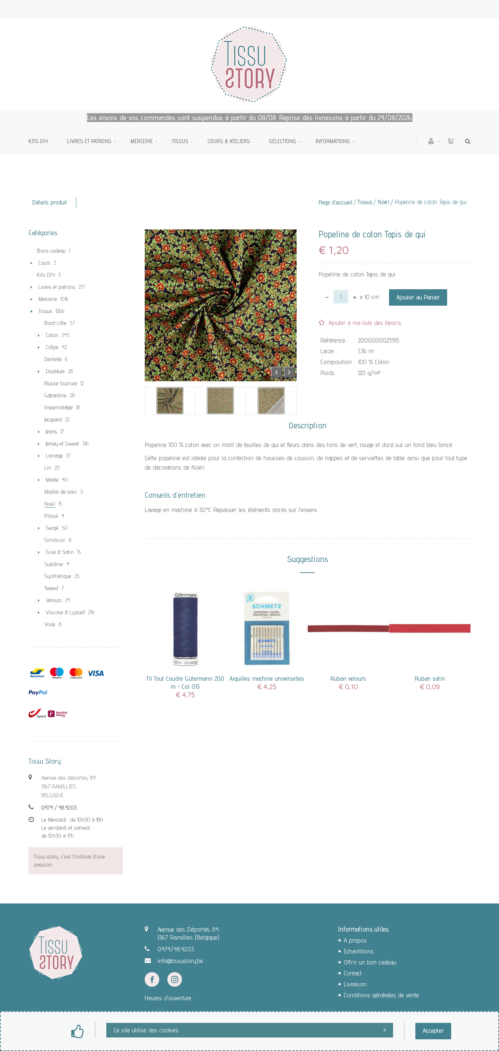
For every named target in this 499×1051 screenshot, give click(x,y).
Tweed (51, 588)
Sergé (52, 527)
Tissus (180, 141)
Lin (47, 467)
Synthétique (57, 576)
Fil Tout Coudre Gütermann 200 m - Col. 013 (185, 682)
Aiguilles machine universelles (266, 678)
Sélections (282, 141)
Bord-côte (55, 323)
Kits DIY (38, 141)
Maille (52, 479)
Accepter (433, 1030)
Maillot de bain (60, 491)
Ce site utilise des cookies (146, 1030)
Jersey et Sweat (62, 443)
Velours (54, 600)
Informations (332, 141)
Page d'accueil (335, 202)
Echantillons (359, 951)
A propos (355, 940)
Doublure (55, 371)
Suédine (53, 564)
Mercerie (141, 141)
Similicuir (54, 539)
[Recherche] (466, 141)
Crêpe (52, 347)
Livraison (355, 984)
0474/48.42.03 (175, 949)
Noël (383, 202)
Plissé (51, 515)
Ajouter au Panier (418, 297)
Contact (353, 973)
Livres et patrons (89, 141)
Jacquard (53, 419)
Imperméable (58, 407)
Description (308, 425)
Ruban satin (430, 678)
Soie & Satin (60, 552)
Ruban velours (348, 678)
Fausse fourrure (60, 383)
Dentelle (53, 359)
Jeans (51, 431)
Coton (52, 335)
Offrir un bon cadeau (370, 962)
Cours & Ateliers (228, 141)
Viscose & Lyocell (65, 612)
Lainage (54, 455)
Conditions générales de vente (381, 995)
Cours (44, 262)
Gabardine (55, 395)
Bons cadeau (51, 250)
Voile (49, 624)
